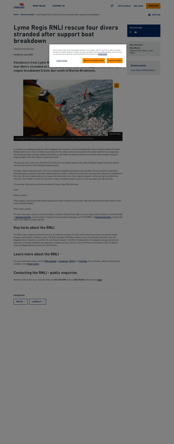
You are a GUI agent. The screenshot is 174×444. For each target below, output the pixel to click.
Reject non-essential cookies (94, 60)
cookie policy (102, 54)
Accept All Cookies (114, 60)
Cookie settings (61, 60)
